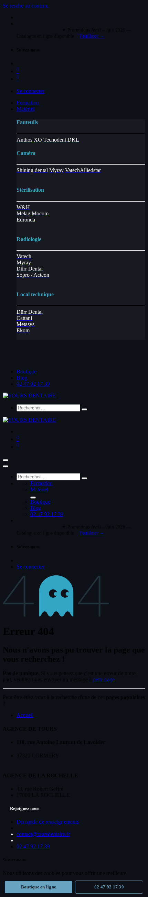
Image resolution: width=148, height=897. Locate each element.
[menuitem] (28, 103)
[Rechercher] (84, 409)
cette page (104, 679)
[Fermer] (5, 466)
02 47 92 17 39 (109, 886)
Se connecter (30, 91)
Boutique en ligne (38, 886)
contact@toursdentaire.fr (43, 834)
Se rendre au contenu (26, 6)
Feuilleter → (92, 36)
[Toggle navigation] (5, 460)
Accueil (25, 715)
